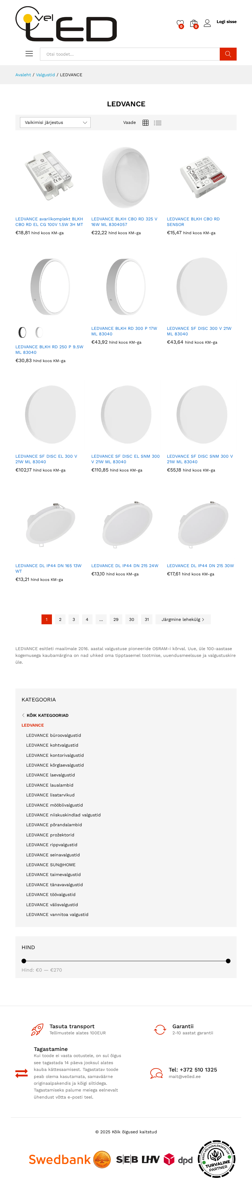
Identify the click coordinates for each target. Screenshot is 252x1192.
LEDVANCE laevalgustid (50, 774)
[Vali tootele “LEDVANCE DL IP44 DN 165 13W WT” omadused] (35, 555)
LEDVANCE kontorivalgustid (55, 755)
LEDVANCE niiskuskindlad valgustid (63, 814)
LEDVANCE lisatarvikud (50, 794)
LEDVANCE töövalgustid (51, 894)
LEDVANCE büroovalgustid (53, 735)
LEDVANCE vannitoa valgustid (57, 914)
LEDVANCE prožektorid (50, 834)
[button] (35, 208)
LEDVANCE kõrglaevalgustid (55, 765)
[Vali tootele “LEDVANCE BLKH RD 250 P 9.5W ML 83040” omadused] (35, 318)
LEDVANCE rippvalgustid (51, 844)
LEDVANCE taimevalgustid (53, 874)
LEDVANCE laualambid (49, 785)
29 (116, 619)
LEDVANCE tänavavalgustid (54, 884)
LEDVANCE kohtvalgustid (52, 745)
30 (131, 619)
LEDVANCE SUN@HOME (51, 864)
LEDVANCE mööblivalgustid (54, 805)
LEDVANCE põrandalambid (54, 824)
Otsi (228, 54)
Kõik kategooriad (48, 715)
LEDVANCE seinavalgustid (53, 854)
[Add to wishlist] (63, 208)
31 (147, 619)
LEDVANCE (33, 725)
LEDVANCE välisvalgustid (52, 904)
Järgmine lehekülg (182, 619)
